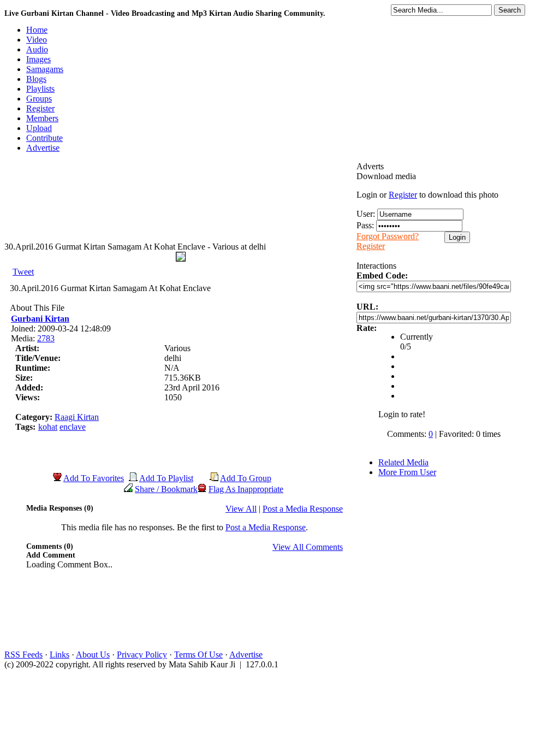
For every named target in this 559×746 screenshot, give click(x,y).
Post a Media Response (303, 508)
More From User (407, 472)
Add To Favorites (93, 478)
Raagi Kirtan (77, 417)
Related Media (403, 462)
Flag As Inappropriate (246, 489)
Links (59, 654)
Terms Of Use (198, 654)
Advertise (246, 654)
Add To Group (245, 478)
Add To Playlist (166, 478)
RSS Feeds (23, 654)
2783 (46, 338)
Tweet (23, 271)
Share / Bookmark (166, 489)
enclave (73, 426)
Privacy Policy (142, 654)
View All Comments (307, 547)
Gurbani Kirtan (40, 318)
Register (403, 194)
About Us (93, 654)
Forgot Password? (387, 236)
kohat (47, 426)
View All (241, 508)
